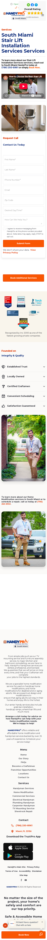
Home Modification (23, 792)
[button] (43, 15)
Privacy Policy (33, 867)
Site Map (24, 875)
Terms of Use (11, 871)
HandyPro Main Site (17, 867)
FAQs (23, 762)
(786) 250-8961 (9, 67)
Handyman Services (23, 788)
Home (23, 755)
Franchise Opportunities (23, 770)
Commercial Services (23, 796)
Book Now (34, 67)
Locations (23, 774)
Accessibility (25, 871)
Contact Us (23, 777)
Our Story (24, 758)
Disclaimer (37, 871)
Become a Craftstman (23, 766)
